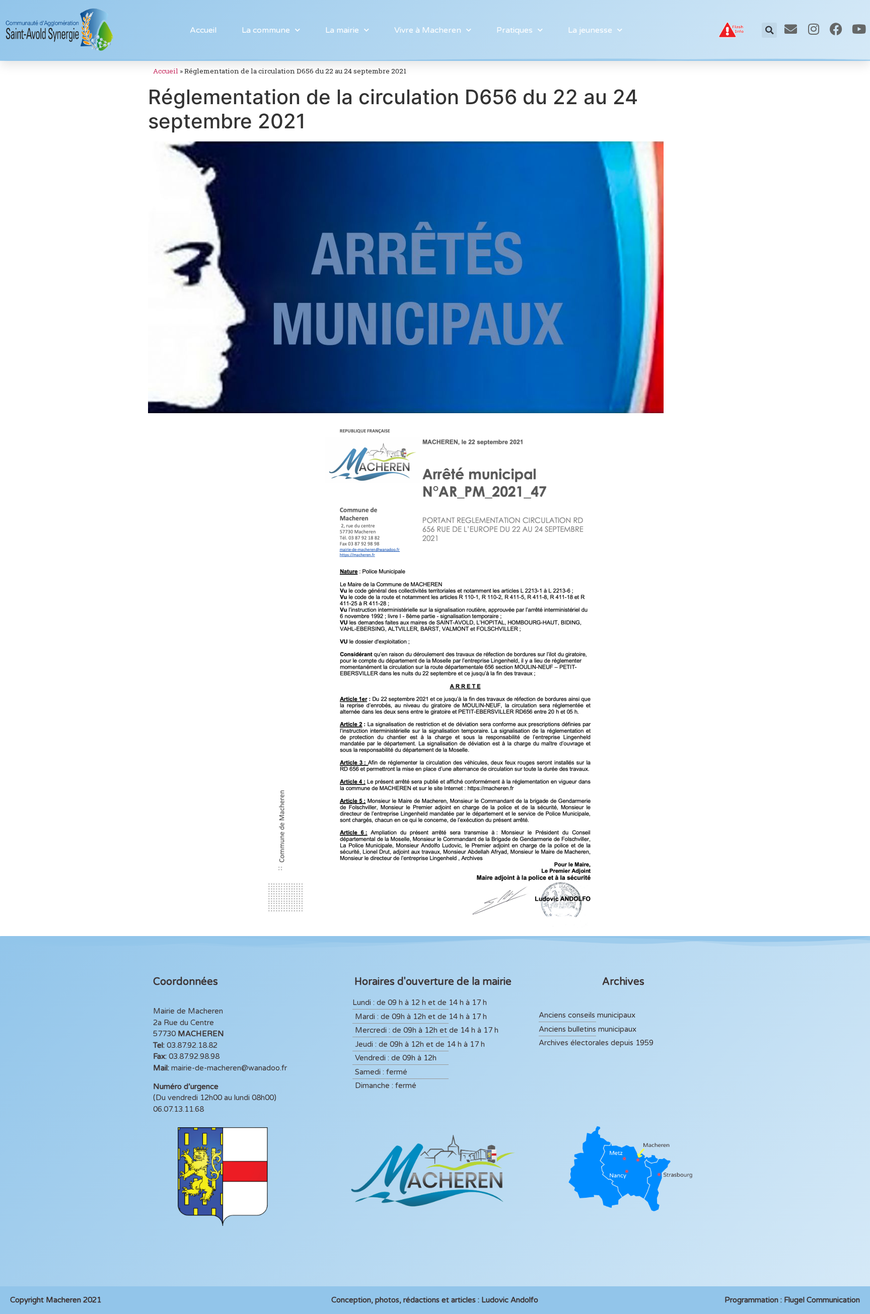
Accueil (203, 30)
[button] (769, 30)
